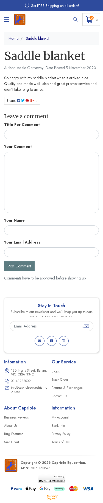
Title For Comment (22, 124)
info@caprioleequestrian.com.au (29, 389)
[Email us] (39, 341)
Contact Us (59, 396)
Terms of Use (61, 442)
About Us (10, 425)
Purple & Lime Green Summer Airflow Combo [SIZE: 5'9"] (43, 480)
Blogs (56, 371)
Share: (12, 100)
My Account (60, 417)
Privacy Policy (61, 433)
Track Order (60, 379)
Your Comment (18, 146)
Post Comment (19, 266)
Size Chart (11, 442)
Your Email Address (22, 242)
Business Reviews (16, 417)
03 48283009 (21, 381)
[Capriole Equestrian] (20, 19)
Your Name (14, 220)
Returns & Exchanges (67, 387)
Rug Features (13, 433)
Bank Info (58, 425)
